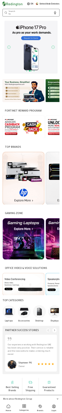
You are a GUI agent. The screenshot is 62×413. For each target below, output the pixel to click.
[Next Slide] (53, 47)
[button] (47, 4)
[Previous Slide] (8, 47)
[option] (30, 4)
